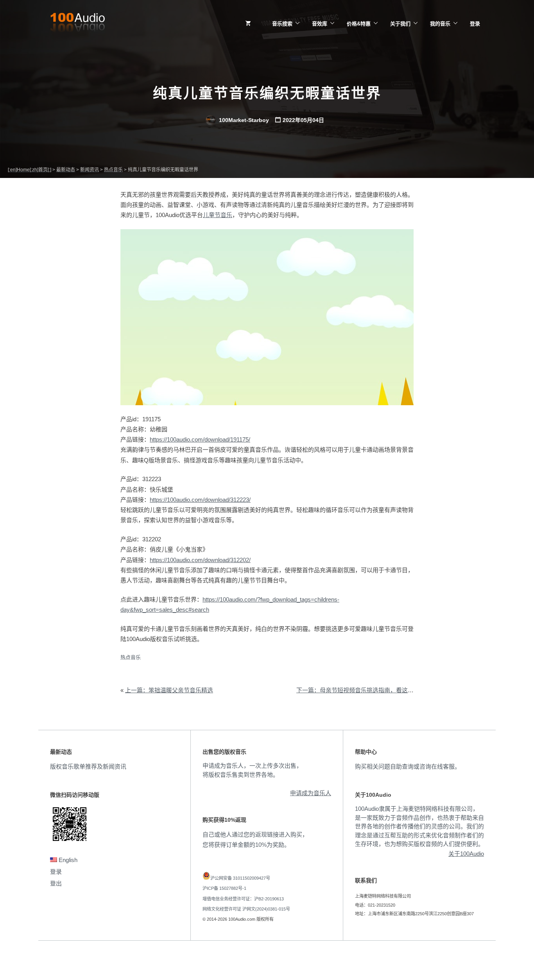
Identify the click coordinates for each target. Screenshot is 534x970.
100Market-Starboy (243, 120)
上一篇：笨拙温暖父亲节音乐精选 (169, 690)
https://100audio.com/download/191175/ (200, 439)
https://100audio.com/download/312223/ (200, 499)
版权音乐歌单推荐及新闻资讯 (88, 766)
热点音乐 (130, 657)
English (67, 860)
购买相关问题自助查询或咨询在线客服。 (408, 766)
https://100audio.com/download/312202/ (200, 560)
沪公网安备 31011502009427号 (240, 878)
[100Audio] (77, 24)
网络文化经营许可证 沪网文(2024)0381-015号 (246, 909)
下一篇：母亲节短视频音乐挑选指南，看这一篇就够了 (366, 690)
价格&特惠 (359, 24)
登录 (475, 24)
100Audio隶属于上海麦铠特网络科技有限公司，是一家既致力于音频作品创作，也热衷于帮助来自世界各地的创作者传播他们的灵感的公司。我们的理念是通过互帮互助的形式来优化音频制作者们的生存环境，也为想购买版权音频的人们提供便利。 (419, 826)
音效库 (319, 24)
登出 (56, 883)
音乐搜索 (282, 24)
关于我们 (400, 24)
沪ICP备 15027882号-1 (224, 888)
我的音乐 (440, 24)
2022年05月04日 (303, 120)
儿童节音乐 (217, 215)
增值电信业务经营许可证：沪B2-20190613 (243, 898)
